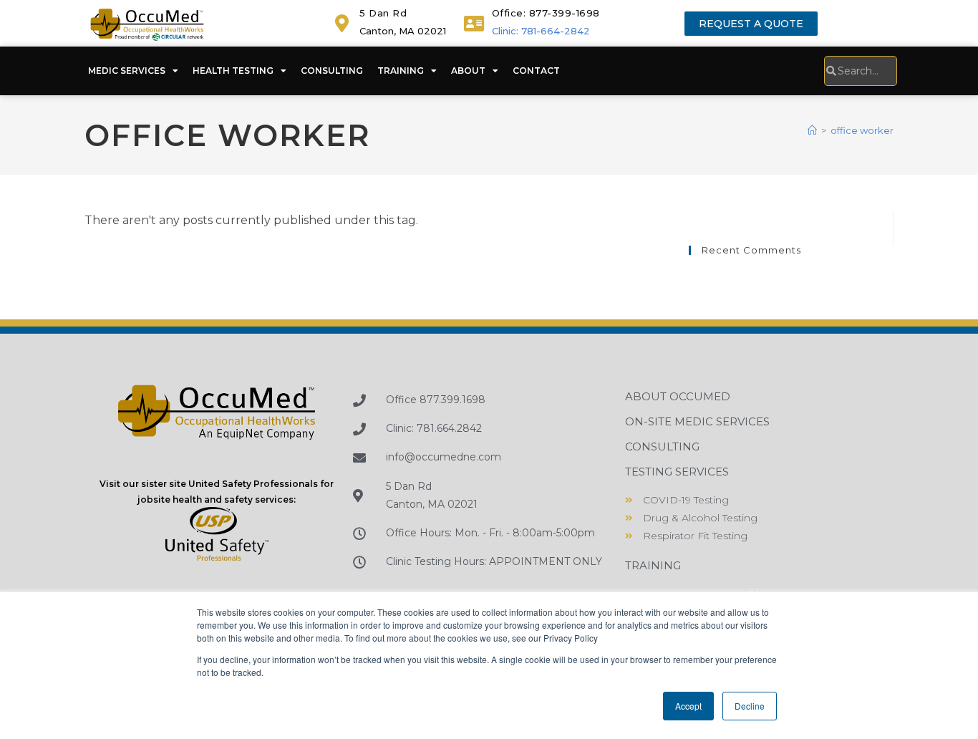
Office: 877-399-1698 (546, 13)
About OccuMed (677, 396)
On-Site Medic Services (697, 421)
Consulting (332, 70)
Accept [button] (688, 706)
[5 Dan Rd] (342, 23)
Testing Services (677, 471)
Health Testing (233, 70)
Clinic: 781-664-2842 (541, 31)
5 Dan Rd (383, 13)
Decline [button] (750, 706)
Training (400, 70)
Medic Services (126, 70)
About (468, 70)
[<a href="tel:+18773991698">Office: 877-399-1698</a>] (474, 23)
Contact (536, 70)
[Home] (812, 130)
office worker (862, 130)
